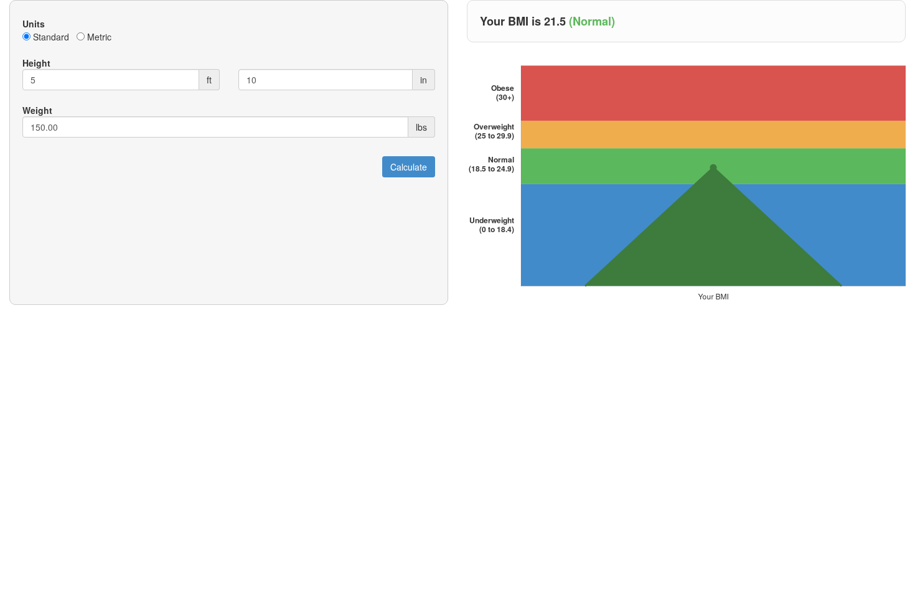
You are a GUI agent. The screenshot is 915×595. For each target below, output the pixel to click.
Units (33, 23)
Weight (37, 110)
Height (36, 63)
